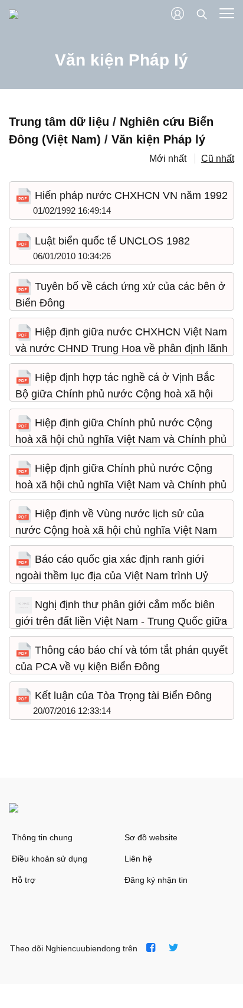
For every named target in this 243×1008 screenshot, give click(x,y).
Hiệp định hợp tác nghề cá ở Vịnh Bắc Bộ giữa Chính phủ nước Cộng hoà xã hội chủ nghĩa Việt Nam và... (115, 393)
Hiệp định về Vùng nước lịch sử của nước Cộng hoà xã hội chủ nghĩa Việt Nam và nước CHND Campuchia (116, 530)
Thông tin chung (42, 837)
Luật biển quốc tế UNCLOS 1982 (111, 241)
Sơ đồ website (151, 837)
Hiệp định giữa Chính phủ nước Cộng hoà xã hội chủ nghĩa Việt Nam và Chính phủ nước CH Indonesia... (120, 439)
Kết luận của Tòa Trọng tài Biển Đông (122, 696)
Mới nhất (167, 159)
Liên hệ (138, 858)
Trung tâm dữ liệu (59, 121)
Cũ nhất (217, 159)
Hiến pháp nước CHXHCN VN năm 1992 (130, 195)
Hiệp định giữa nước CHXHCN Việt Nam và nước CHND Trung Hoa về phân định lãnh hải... (121, 348)
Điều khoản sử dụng (49, 858)
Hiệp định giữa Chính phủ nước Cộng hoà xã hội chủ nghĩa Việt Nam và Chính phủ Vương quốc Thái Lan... (120, 484)
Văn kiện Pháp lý (158, 139)
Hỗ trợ (23, 880)
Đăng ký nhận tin (156, 880)
